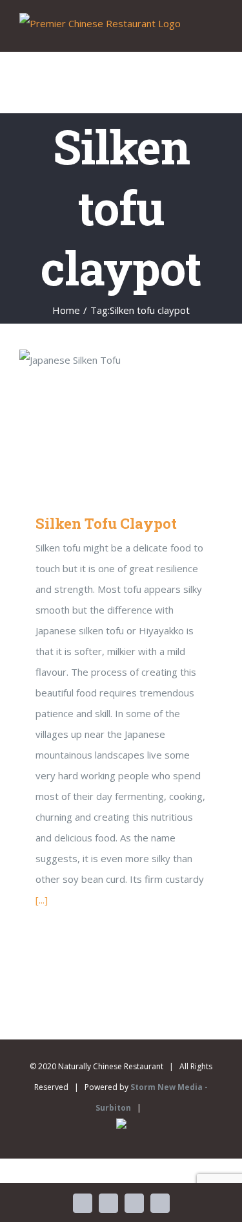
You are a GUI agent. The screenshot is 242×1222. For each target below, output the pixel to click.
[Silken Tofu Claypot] (121, 422)
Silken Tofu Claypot (102, 421)
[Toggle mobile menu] (217, 31)
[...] (41, 899)
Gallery (139, 421)
